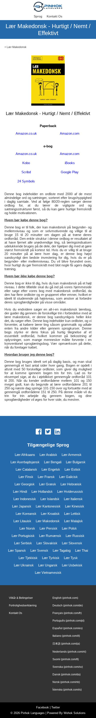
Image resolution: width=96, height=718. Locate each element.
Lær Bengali (52, 462)
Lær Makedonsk (16, 47)
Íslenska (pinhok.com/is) (67, 689)
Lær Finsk (26, 477)
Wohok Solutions (75, 713)
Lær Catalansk (26, 469)
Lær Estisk (72, 469)
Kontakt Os (54, 16)
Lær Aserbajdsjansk (25, 462)
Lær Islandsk (49, 499)
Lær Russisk (75, 536)
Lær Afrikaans (25, 455)
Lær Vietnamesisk (48, 572)
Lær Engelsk (51, 469)
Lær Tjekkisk (28, 558)
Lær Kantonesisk (48, 506)
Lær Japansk (21, 506)
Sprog (38, 16)
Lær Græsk (47, 484)
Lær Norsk (27, 528)
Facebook (42, 707)
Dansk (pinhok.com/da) (66, 674)
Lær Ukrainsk (24, 565)
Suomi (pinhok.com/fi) (65, 659)
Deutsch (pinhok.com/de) (67, 605)
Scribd (26, 172)
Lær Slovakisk (46, 543)
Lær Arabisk (48, 455)
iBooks (70, 163)
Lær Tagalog (62, 550)
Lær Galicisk (68, 477)
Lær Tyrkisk (50, 558)
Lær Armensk (71, 455)
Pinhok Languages (33, 713)
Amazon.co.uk (26, 133)
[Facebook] (38, 432)
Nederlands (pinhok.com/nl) (69, 651)
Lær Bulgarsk (76, 462)
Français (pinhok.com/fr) (67, 613)
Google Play (70, 172)
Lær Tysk (71, 558)
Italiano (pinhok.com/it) (66, 635)
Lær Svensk (39, 550)
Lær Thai (81, 550)
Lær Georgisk (25, 484)
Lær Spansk (17, 550)
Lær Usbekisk (72, 565)
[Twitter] (48, 432)
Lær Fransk (46, 477)
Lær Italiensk (73, 499)
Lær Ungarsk (47, 565)
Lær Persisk (48, 528)
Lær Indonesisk (24, 499)
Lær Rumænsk (50, 536)
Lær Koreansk (26, 514)
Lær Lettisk (72, 514)
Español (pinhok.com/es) (67, 628)
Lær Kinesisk (74, 506)
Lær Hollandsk (42, 491)
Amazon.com (69, 133)
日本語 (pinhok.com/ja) (66, 643)
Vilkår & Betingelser (21, 597)
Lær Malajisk (73, 521)
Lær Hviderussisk (70, 491)
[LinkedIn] (57, 432)
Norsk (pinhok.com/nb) (66, 682)
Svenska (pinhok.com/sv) (67, 666)
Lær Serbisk (23, 543)
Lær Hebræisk (71, 484)
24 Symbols (26, 181)
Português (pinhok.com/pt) (68, 620)
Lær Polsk (69, 528)
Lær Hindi (20, 491)
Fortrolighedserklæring (23, 605)
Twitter (55, 707)
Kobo (26, 163)
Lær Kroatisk (50, 514)
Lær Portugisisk (23, 536)
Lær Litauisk (22, 521)
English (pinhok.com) (65, 597)
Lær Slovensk (72, 543)
